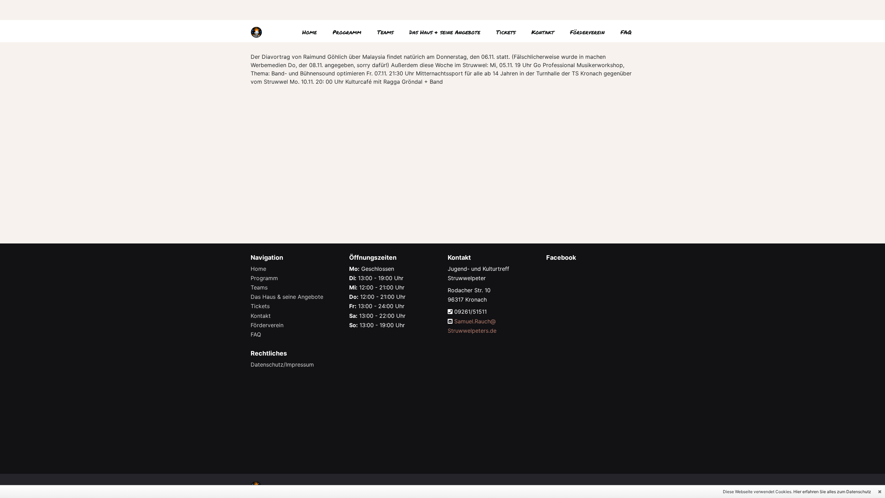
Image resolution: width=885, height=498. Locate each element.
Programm (347, 32)
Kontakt (542, 32)
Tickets (505, 32)
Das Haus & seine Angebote (444, 32)
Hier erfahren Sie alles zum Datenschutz (832, 491)
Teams (385, 32)
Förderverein (587, 32)
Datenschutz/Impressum (282, 364)
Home (309, 32)
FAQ (626, 32)
